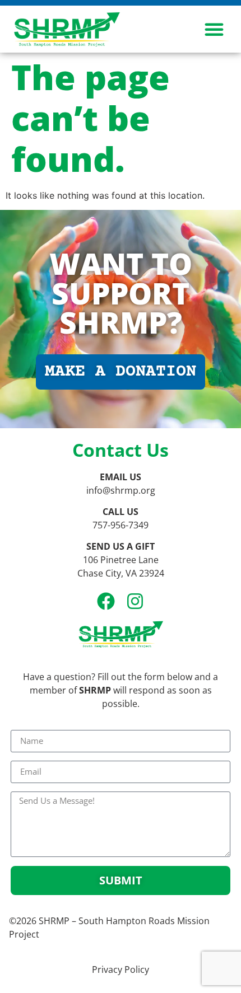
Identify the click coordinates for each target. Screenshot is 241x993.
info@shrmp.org (120, 490)
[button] (214, 29)
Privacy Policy (120, 969)
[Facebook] (106, 601)
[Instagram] (135, 601)
